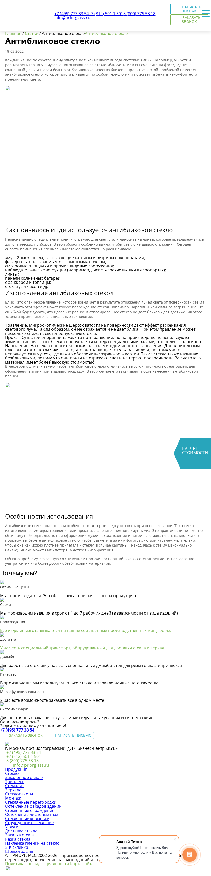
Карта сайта (82, 864)
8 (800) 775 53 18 (22, 760)
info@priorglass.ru (31, 765)
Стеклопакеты (19, 794)
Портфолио (13, 55)
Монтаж (10, 36)
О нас (8, 74)
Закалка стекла (20, 835)
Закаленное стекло (24, 777)
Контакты (11, 83)
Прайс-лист (14, 64)
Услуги (9, 45)
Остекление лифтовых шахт (32, 814)
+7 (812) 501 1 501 (23, 756)
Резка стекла (17, 839)
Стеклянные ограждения (30, 810)
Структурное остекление (29, 822)
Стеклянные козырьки (27, 818)
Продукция (13, 26)
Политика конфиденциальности (37, 864)
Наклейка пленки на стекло (32, 843)
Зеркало (13, 790)
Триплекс (14, 781)
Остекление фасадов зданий (33, 806)
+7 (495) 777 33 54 (17, 730)
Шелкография (19, 851)
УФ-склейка (16, 847)
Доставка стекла (21, 831)
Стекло (12, 773)
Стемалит (14, 786)
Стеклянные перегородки (30, 802)
